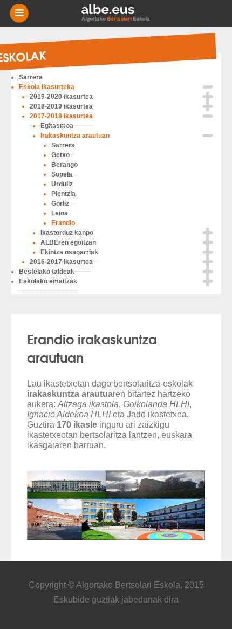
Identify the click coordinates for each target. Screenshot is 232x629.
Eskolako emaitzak (48, 281)
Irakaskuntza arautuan (75, 135)
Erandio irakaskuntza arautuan (92, 347)
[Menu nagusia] (120, 13)
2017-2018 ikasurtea (61, 116)
